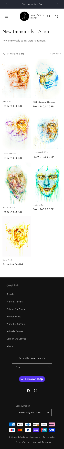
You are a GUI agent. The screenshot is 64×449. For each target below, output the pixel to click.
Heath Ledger (38, 205)
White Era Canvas (16, 323)
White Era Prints (15, 301)
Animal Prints (14, 316)
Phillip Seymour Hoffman (44, 102)
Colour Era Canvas (16, 338)
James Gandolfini (40, 152)
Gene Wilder (7, 260)
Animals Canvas (15, 331)
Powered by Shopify (31, 437)
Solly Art (19, 437)
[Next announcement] (58, 4)
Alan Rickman (8, 207)
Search (10, 294)
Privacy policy (49, 437)
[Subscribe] (48, 367)
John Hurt (6, 101)
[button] (6, 16)
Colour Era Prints (16, 309)
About (10, 346)
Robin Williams (9, 153)
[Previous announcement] (6, 4)
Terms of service (23, 442)
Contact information (42, 442)
